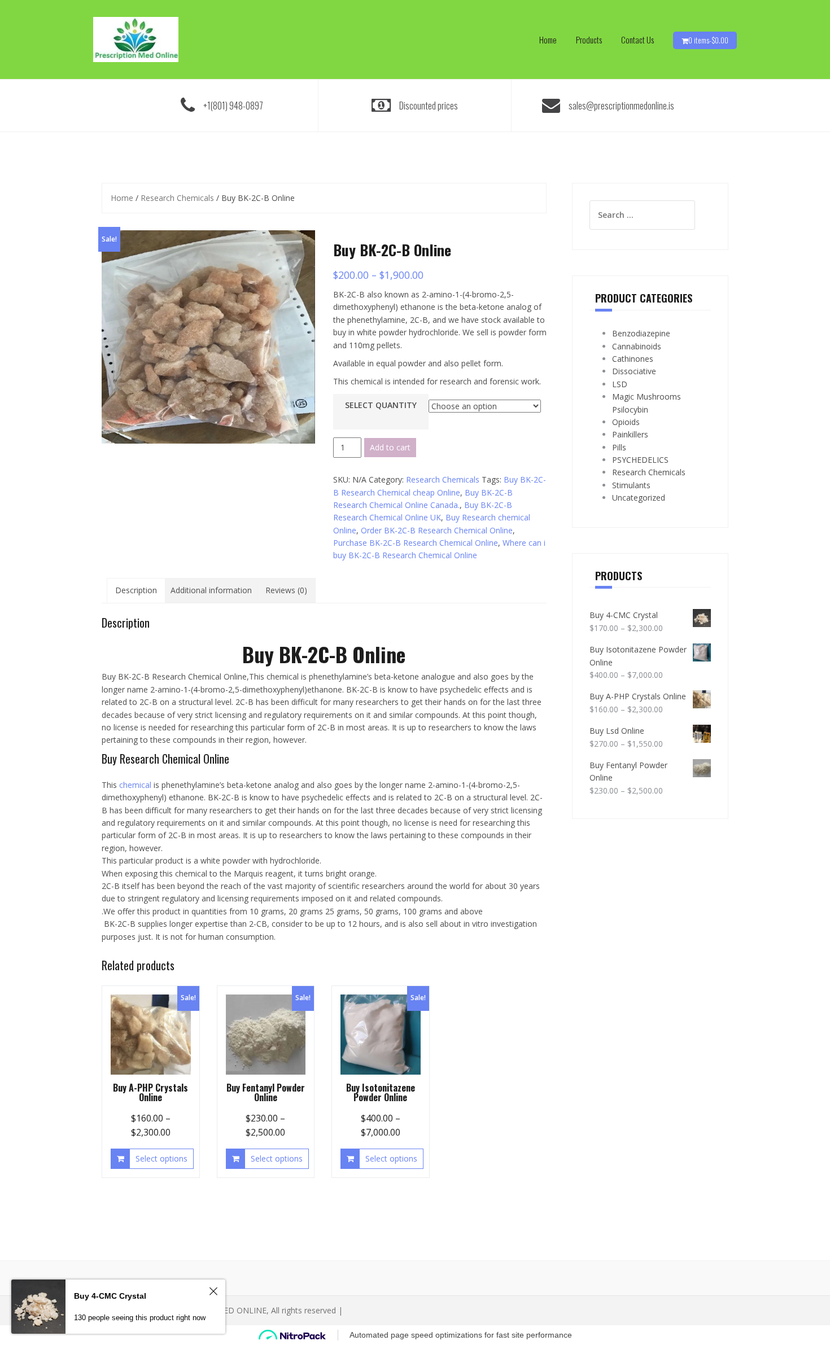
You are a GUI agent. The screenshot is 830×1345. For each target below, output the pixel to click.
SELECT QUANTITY (381, 405)
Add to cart (390, 447)
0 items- (708, 40)
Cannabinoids (636, 346)
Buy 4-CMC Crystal (110, 1295)
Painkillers (630, 434)
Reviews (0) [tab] (286, 590)
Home (548, 39)
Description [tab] (136, 590)
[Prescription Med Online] (135, 38)
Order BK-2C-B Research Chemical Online (437, 530)
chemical (135, 784)
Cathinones (632, 358)
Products (589, 39)
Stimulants (631, 485)
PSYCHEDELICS (640, 459)
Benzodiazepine (641, 333)
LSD (619, 384)
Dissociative (634, 371)
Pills (619, 447)
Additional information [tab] (211, 590)
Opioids (626, 422)
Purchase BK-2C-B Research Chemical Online (415, 542)
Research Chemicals (177, 197)
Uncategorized (638, 497)
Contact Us (637, 39)
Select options (161, 1158)
